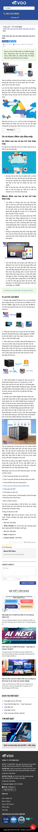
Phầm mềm (5, 807)
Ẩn (14, 129)
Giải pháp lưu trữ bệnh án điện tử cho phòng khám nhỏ (18, 616)
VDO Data (18, 44)
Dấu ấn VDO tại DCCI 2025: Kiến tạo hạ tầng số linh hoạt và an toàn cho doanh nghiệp (19, 680)
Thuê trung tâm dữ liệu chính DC (14, 713)
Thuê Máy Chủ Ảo (9, 710)
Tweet (13, 41)
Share (6, 41)
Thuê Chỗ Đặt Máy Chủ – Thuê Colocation (17, 704)
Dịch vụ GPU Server (8, 804)
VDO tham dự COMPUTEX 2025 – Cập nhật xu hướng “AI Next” (18, 648)
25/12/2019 (8, 44)
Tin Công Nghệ (17, 27)
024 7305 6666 (10, 773)
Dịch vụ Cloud (6, 801)
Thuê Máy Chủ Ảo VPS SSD (12, 701)
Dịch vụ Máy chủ (7, 798)
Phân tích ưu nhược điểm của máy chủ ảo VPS (19, 290)
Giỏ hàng (14, 17)
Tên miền (5, 810)
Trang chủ (6, 27)
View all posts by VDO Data (11, 554)
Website (21, 554)
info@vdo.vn (11, 787)
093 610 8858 (12, 13)
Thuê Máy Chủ (8, 707)
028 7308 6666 (10, 781)
